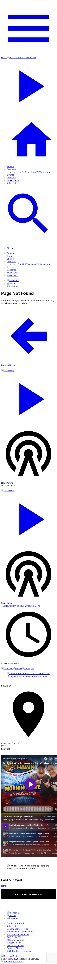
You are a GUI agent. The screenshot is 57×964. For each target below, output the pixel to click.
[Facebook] (13, 280)
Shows (10, 166)
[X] (11, 283)
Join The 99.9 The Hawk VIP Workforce (31, 172)
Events (10, 174)
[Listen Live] (28, 397)
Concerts (11, 177)
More (3, 885)
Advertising (12, 183)
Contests (11, 169)
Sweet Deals (13, 180)
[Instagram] (13, 285)
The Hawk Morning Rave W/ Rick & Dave (20, 605)
